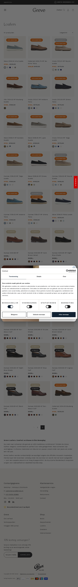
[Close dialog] (74, 267)
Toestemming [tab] (13, 276)
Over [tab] (64, 276)
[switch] (29, 306)
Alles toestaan (64, 314)
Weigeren (14, 314)
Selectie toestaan (39, 314)
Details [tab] (39, 276)
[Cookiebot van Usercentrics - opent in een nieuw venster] (67, 271)
